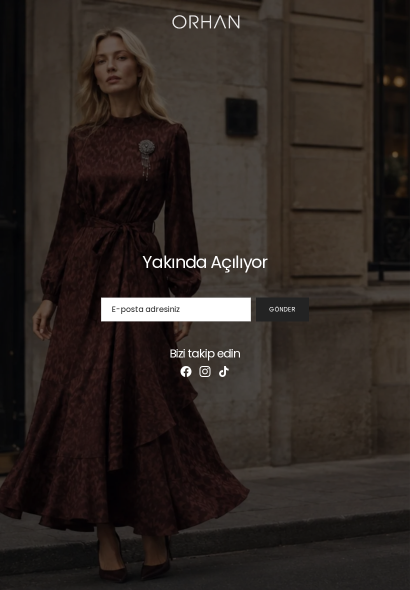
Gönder (282, 309)
